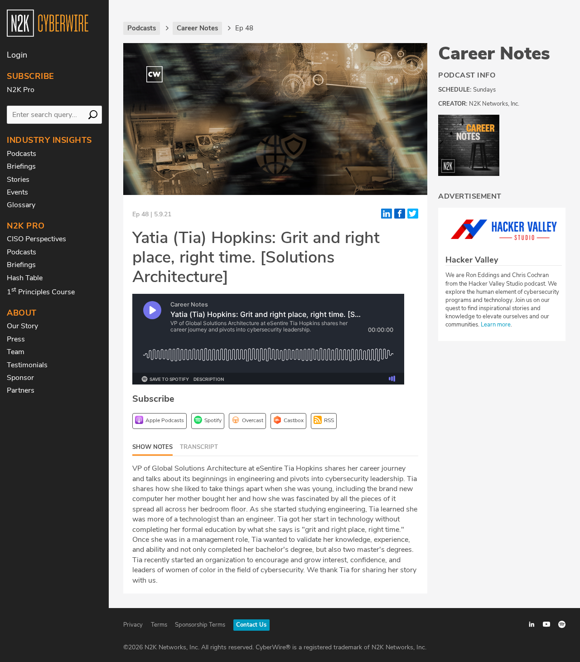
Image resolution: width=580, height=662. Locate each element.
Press (16, 339)
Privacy (133, 625)
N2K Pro (20, 90)
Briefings (21, 166)
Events (17, 192)
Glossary (21, 205)
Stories (18, 180)
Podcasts (21, 154)
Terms (159, 625)
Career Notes (494, 53)
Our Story (22, 326)
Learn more (496, 325)
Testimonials (27, 365)
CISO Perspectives (36, 239)
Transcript (199, 447)
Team (15, 352)
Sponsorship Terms (200, 625)
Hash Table (25, 278)
